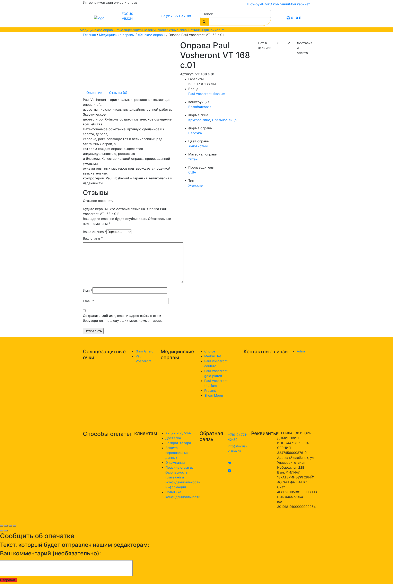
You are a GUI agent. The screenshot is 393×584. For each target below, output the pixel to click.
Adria (301, 351)
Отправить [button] (8, 580)
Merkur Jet (212, 356)
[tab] (94, 92)
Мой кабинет (299, 4)
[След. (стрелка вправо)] (6, 530)
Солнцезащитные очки (138, 30)
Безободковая (199, 107)
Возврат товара (178, 443)
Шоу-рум (254, 4)
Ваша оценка (94, 232)
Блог (266, 4)
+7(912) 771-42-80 (237, 437)
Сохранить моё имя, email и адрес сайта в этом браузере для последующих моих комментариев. (123, 318)
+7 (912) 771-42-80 (176, 16)
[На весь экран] (10, 526)
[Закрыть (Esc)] (1, 526)
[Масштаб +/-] (14, 526)
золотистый (198, 146)
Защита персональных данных (177, 453)
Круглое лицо (199, 120)
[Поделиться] (6, 526)
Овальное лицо (224, 120)
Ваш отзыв (93, 238)
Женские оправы (151, 35)
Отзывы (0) (118, 93)
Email (88, 301)
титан (193, 159)
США (192, 172)
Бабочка (195, 133)
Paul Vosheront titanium (206, 94)
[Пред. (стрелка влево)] (1, 530)
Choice (209, 351)
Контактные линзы (174, 30)
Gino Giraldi (145, 351)
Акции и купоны (178, 433)
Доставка (173, 438)
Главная (89, 35)
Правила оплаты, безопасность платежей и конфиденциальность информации (182, 477)
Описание (94, 93)
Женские (195, 185)
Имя (87, 290)
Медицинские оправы (98, 30)
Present (210, 390)
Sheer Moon (213, 395)
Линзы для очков (207, 30)
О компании (279, 4)
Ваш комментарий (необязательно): (50, 553)
